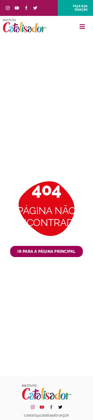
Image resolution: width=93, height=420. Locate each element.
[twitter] (35, 8)
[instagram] (8, 8)
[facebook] (26, 8)
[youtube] (17, 8)
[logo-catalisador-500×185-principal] (24, 20)
